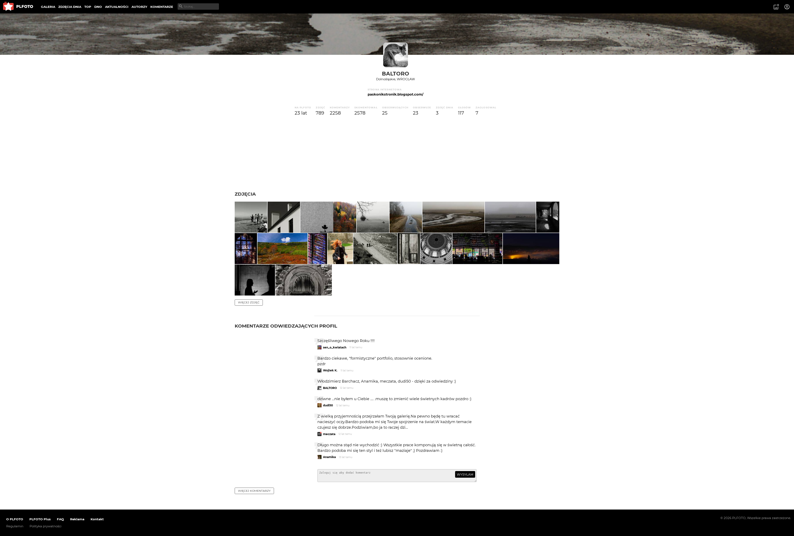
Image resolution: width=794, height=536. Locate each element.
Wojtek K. (330, 370)
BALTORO (395, 73)
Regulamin (14, 526)
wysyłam (465, 474)
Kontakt (97, 519)
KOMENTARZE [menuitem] (161, 7)
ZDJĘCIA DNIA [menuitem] (69, 7)
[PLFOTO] (18, 6)
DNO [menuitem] (98, 7)
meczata (329, 434)
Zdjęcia (245, 194)
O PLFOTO (14, 519)
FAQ (60, 519)
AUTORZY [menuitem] (139, 7)
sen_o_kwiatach (334, 347)
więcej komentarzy (254, 490)
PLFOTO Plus (40, 519)
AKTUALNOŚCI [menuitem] (116, 7)
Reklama (77, 519)
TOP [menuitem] (87, 7)
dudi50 (328, 405)
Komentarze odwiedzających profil (286, 326)
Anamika (329, 457)
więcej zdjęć (248, 302)
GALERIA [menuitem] (48, 7)
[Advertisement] (397, 160)
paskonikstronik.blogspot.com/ (395, 94)
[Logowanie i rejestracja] (787, 7)
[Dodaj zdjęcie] (776, 7)
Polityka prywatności (45, 526)
